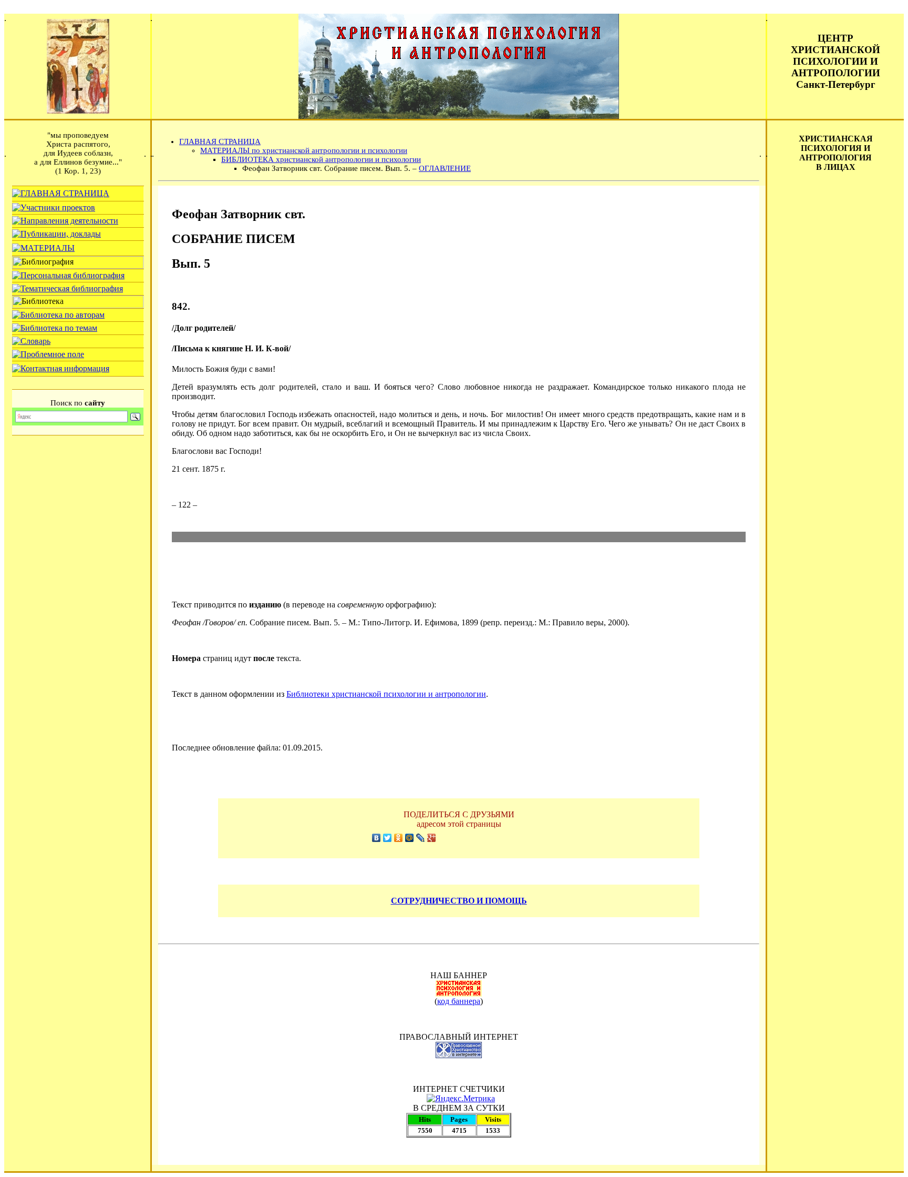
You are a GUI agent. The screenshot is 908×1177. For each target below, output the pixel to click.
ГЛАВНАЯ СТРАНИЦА (220, 141)
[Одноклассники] (398, 838)
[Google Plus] (431, 838)
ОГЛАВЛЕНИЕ (445, 168)
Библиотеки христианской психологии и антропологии (386, 693)
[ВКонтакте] (376, 838)
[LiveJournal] (420, 838)
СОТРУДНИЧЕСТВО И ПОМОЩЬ (459, 900)
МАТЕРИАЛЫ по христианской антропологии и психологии (303, 150)
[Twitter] (387, 838)
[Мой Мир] (409, 838)
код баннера (458, 1001)
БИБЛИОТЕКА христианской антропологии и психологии (321, 159)
